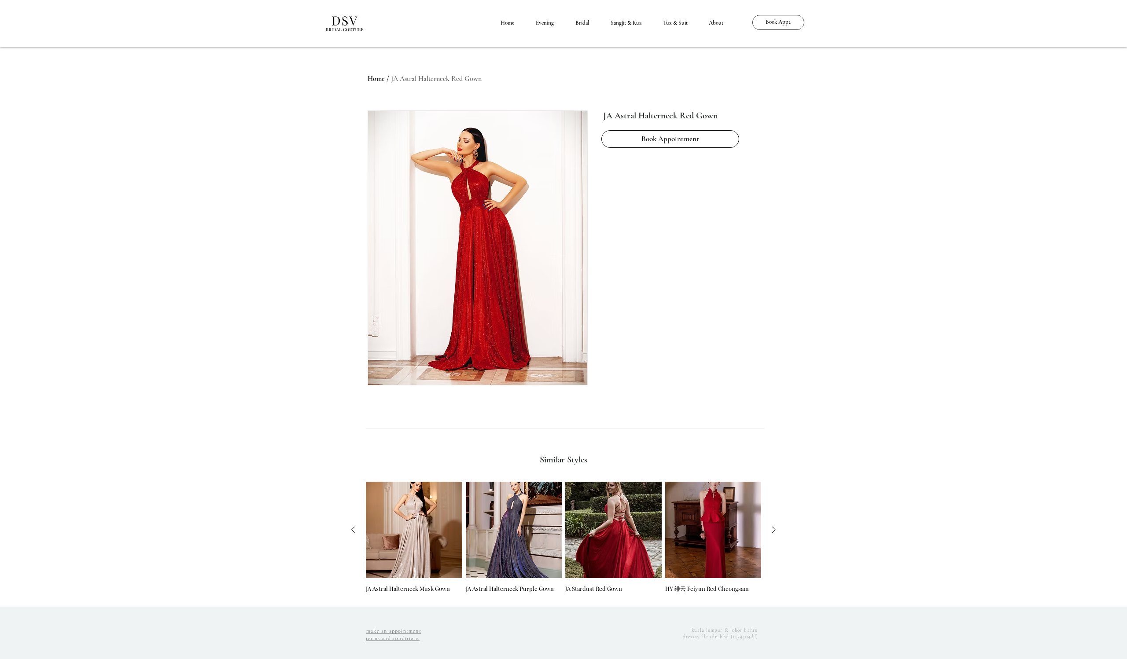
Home (376, 78)
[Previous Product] (353, 529)
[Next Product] (774, 529)
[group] (563, 540)
